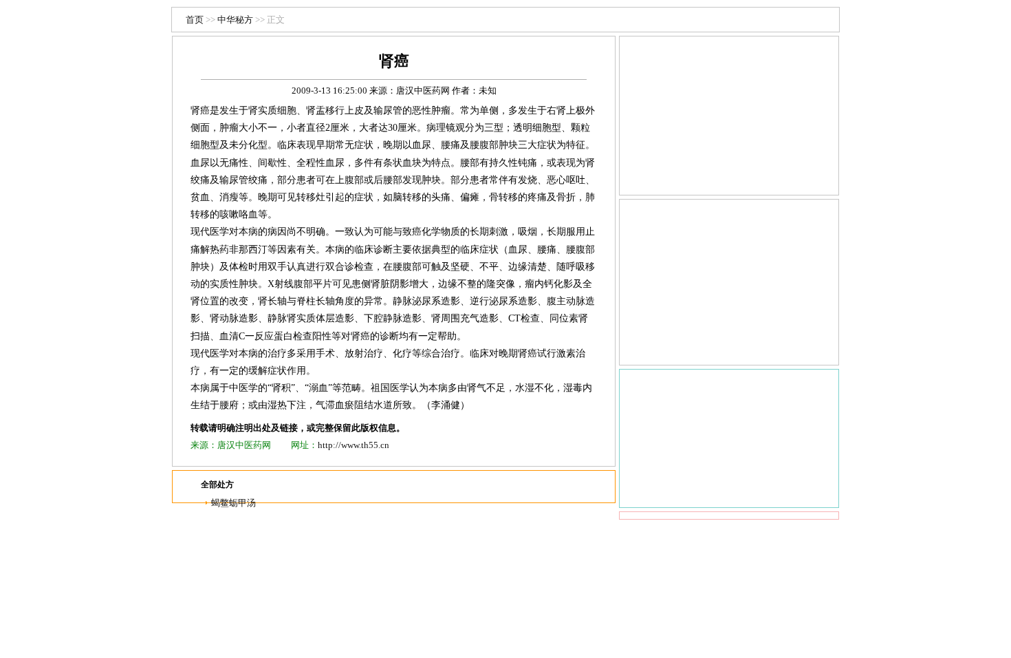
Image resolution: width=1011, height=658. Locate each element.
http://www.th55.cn (353, 445)
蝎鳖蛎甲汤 (233, 503)
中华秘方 (235, 19)
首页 (195, 19)
